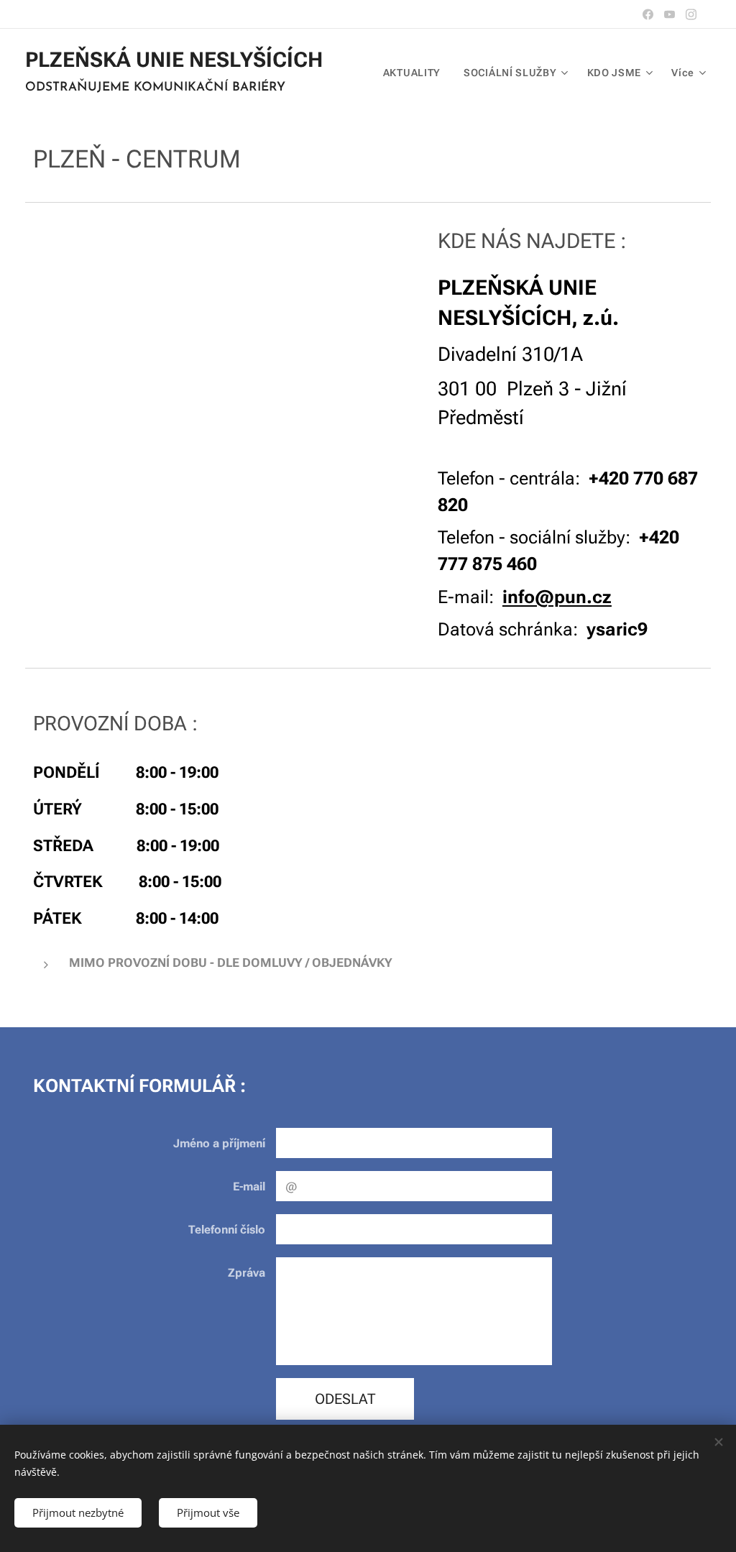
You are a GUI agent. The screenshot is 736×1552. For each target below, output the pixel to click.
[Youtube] (669, 14)
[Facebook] (648, 14)
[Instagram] (691, 14)
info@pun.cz (557, 597)
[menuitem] (416, 73)
